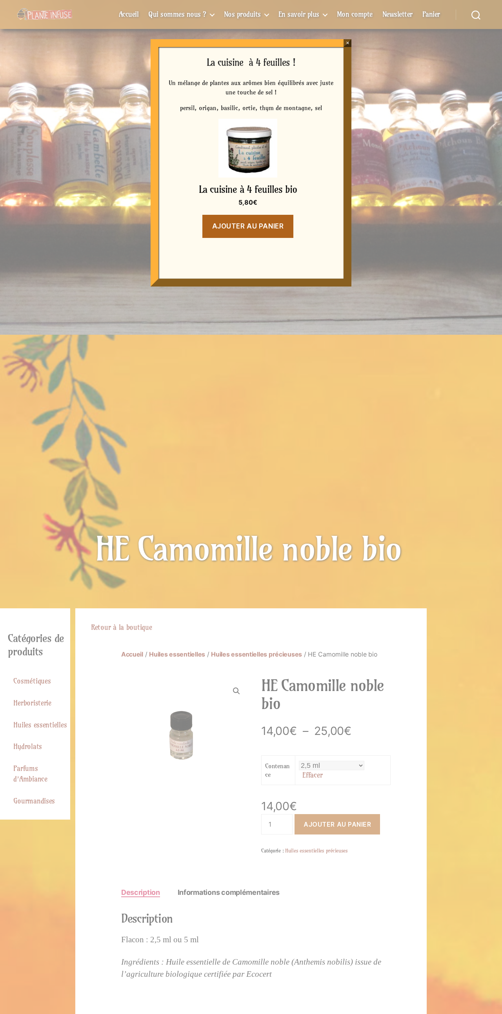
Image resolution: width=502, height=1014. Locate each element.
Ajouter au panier (248, 226)
